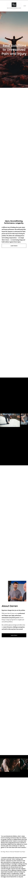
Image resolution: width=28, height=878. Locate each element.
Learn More (14, 246)
